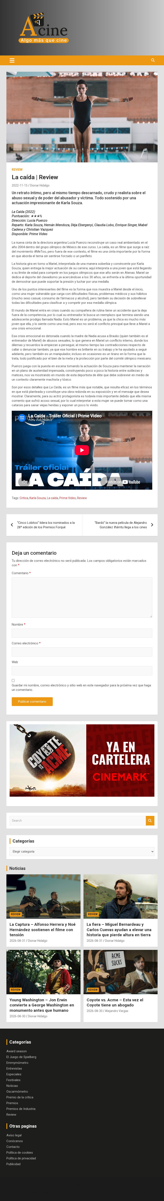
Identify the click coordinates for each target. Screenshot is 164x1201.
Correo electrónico (26, 643)
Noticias (17, 868)
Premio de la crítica (19, 1097)
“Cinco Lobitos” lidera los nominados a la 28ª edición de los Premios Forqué (46, 525)
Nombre (18, 624)
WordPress (143, 1193)
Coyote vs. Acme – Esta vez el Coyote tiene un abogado (115, 1002)
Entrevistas (14, 1068)
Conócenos (14, 1141)
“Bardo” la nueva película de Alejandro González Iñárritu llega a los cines (121, 525)
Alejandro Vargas (116, 1011)
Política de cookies (19, 1152)
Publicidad (13, 1164)
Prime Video (67, 498)
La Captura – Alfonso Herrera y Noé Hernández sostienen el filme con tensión (43, 929)
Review (17, 169)
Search (150, 820)
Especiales (13, 1074)
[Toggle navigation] (12, 60)
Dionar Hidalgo (40, 185)
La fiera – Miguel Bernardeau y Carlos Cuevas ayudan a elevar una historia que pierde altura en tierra (119, 929)
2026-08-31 (17, 940)
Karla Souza (37, 498)
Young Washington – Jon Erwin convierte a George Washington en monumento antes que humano (42, 1005)
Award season (16, 1051)
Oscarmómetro (17, 1091)
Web (15, 662)
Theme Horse (92, 1193)
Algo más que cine (50, 1193)
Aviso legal (14, 1135)
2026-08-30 (17, 1016)
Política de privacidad (21, 1158)
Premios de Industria (20, 1109)
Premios (12, 1103)
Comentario (21, 573)
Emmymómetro (17, 1063)
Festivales (13, 1080)
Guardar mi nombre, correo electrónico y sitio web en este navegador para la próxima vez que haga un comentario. (81, 687)
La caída (52, 498)
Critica (24, 498)
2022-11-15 (20, 185)
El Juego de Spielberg (21, 1057)
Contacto (13, 1147)
